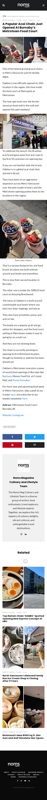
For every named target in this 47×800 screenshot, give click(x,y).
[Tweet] (35, 437)
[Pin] (12, 445)
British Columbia (9, 20)
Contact (11, 775)
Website (7, 415)
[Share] (12, 437)
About (6, 772)
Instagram (18, 415)
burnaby (10, 427)
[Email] (35, 445)
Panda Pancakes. (21, 380)
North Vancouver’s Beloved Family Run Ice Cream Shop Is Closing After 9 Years (23, 678)
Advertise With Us (35, 772)
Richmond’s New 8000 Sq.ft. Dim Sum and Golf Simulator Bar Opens (23, 736)
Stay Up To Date (24, 775)
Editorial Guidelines (27, 777)
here (13, 394)
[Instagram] (21, 781)
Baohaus (7, 376)
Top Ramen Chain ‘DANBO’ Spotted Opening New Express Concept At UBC (23, 619)
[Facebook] (17, 781)
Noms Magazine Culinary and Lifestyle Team (23, 16)
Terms (13, 777)
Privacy (36, 775)
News (25, 20)
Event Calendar (18, 772)
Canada (19, 20)
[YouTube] (25, 781)
